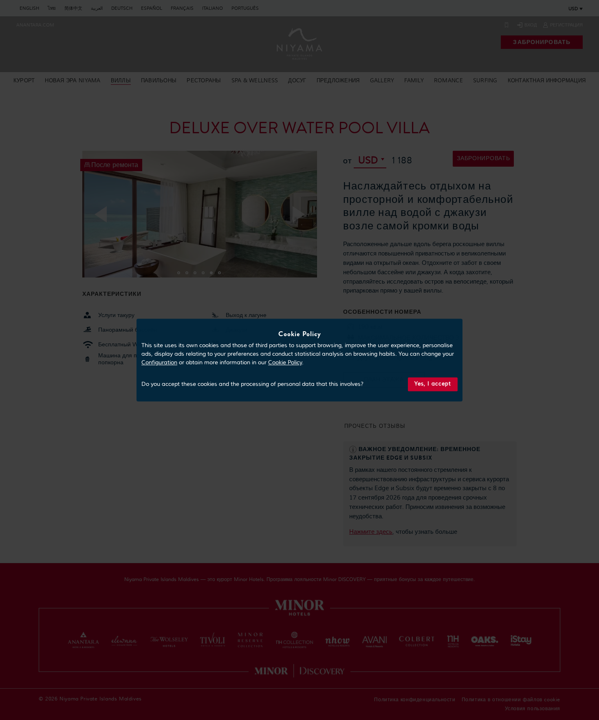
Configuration (159, 363)
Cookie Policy (285, 363)
